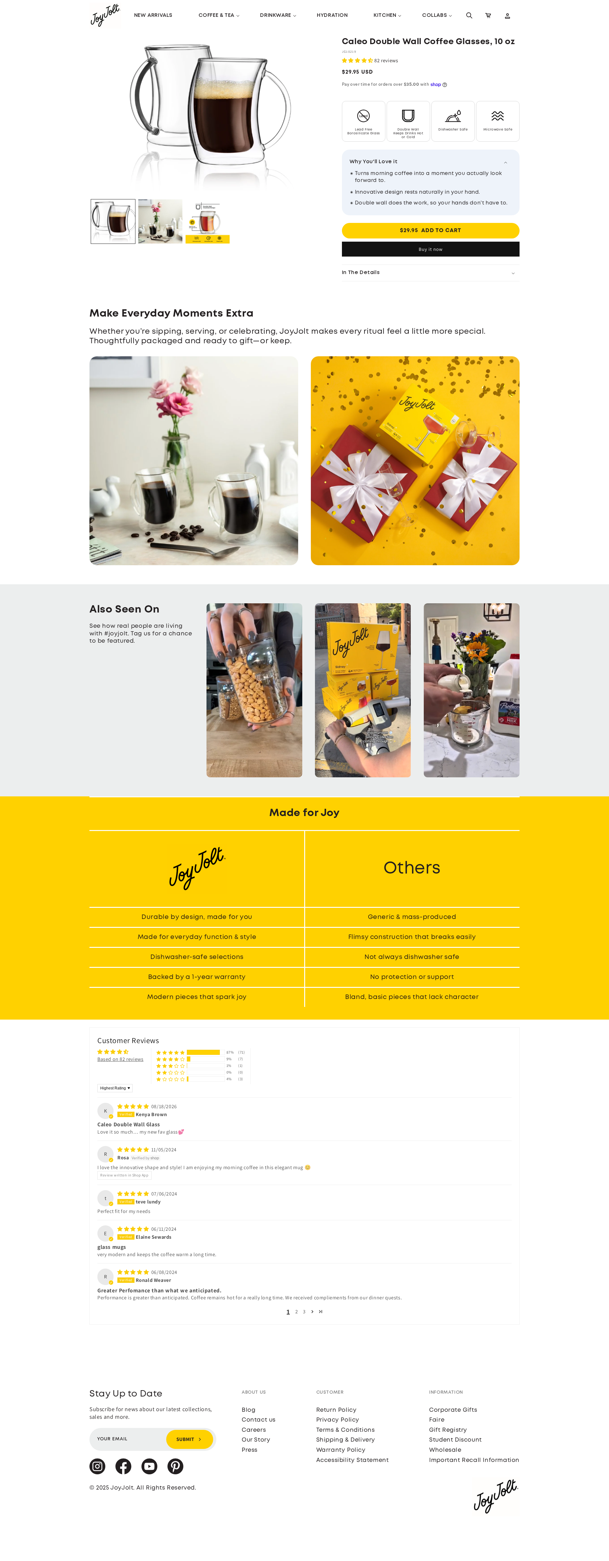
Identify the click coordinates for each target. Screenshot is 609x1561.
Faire (436, 1420)
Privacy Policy (337, 1420)
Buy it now (431, 249)
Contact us (259, 1420)
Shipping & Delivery (345, 1440)
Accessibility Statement (352, 1460)
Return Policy (336, 1410)
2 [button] (296, 1311)
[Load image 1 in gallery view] (113, 221)
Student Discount (455, 1440)
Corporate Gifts (453, 1410)
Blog (248, 1410)
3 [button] (304, 1311)
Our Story (256, 1440)
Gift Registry (448, 1430)
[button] (216, 15)
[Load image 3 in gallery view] (208, 221)
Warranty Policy (341, 1450)
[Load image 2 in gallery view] (160, 221)
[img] (133, 1106)
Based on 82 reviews (120, 1059)
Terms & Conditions (345, 1430)
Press (250, 1450)
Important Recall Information (474, 1460)
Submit (185, 1439)
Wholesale (445, 1450)
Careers (254, 1430)
